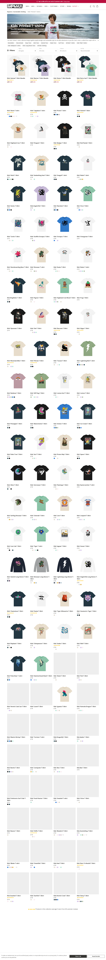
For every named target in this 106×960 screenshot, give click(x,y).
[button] (35, 50)
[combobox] (27, 51)
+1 (16, 116)
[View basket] (97, 6)
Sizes (40, 48)
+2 (63, 835)
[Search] (94, 6)
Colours (62, 48)
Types (20, 48)
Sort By (82, 48)
